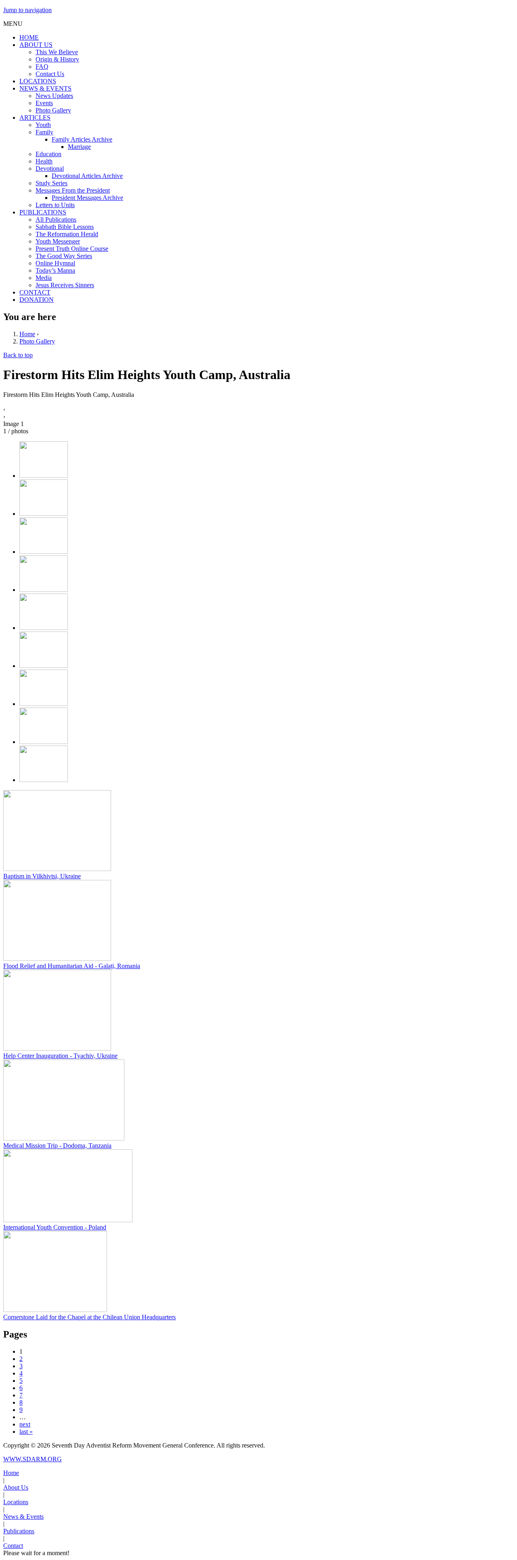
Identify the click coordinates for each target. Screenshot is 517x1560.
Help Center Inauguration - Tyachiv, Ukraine (60, 1055)
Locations (15, 1502)
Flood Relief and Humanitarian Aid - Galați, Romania (71, 965)
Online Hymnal (55, 263)
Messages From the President (73, 190)
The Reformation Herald (67, 234)
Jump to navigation (27, 9)
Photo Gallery (53, 110)
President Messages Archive (87, 197)
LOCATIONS (37, 81)
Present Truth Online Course (72, 248)
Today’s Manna (55, 270)
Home (27, 334)
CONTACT (34, 292)
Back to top (18, 355)
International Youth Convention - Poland (54, 1227)
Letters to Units (55, 204)
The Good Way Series (64, 255)
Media (44, 277)
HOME (29, 37)
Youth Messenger (58, 241)
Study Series (51, 183)
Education (48, 153)
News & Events (23, 1516)
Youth (43, 124)
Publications (18, 1531)
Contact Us (50, 73)
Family (44, 132)
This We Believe (57, 52)
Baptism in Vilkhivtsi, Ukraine (42, 876)
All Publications (56, 219)
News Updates (54, 95)
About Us (15, 1487)
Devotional (50, 168)
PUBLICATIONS (42, 212)
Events (44, 103)
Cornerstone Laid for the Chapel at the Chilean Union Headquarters (89, 1317)
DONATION (36, 299)
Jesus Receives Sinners (65, 285)
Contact (13, 1545)
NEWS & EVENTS (45, 88)
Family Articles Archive (82, 139)
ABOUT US (36, 44)
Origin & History (57, 59)
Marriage (79, 146)
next (24, 1424)
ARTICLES (34, 117)
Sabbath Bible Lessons (65, 226)
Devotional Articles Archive (87, 175)
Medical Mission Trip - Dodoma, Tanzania (57, 1145)
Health (44, 161)
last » (26, 1431)
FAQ (42, 66)
